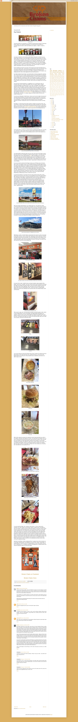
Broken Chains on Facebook (30, 574)
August (53, 110)
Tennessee (60, 74)
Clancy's (53, 85)
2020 (52, 102)
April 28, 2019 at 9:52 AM (23, 588)
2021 (52, 101)
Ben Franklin (56, 83)
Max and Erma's (58, 79)
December (53, 105)
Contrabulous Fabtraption (55, 118)
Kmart (63, 73)
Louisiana (55, 76)
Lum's (51, 79)
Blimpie (63, 83)
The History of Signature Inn (55, 139)
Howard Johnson (57, 73)
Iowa (62, 77)
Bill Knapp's (60, 83)
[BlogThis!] (29, 581)
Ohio (22, 582)
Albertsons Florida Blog (54, 138)
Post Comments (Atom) (21, 708)
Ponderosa (55, 72)
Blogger (51, 714)
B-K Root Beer (62, 82)
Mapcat (18, 588)
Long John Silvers (57, 78)
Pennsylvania (52, 74)
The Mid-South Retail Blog (55, 134)
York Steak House (52, 95)
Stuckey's (56, 74)
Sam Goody (51, 81)
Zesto (50, 82)
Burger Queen (52, 84)
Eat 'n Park (62, 86)
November (53, 106)
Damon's (60, 85)
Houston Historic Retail (54, 132)
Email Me (52, 30)
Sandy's (54, 81)
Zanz (55, 95)
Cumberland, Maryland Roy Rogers (30, 106)
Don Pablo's (59, 86)
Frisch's (61, 75)
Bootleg (18, 582)
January (53, 125)
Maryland (54, 79)
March (53, 122)
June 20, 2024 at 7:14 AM (25, 652)
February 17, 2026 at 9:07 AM (25, 659)
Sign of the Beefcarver (59, 81)
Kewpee (52, 76)
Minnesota (51, 73)
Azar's (51, 77)
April (52, 114)
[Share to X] (30, 581)
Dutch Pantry (57, 77)
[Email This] (27, 581)
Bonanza (62, 72)
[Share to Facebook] (31, 581)
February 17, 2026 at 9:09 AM (25, 667)
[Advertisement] (30, 697)
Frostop (60, 77)
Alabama (53, 82)
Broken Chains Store (30, 578)
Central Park (58, 84)
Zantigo (63, 76)
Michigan (55, 70)
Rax (30, 155)
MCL (52, 79)
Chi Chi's (61, 84)
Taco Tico (51, 72)
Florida (58, 75)
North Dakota (58, 80)
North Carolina (54, 80)
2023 (52, 99)
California (55, 84)
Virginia (63, 81)
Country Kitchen (56, 85)
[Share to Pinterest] (32, 581)
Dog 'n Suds (55, 86)
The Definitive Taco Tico (55, 115)
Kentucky (54, 71)
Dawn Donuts (52, 86)
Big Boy (58, 71)
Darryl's (63, 85)
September (53, 109)
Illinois (61, 71)
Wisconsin (60, 76)
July (52, 111)
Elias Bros (55, 75)
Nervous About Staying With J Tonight (57, 119)
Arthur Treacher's (57, 82)
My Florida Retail (53, 135)
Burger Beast (53, 133)
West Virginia (59, 72)
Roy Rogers (27, 582)
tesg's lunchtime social (54, 131)
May (52, 113)
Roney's (24, 582)
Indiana (60, 70)
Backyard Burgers (52, 83)
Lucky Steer (62, 78)
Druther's (53, 75)
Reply (17, 600)
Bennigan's (53, 77)
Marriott (20, 582)
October (53, 107)
